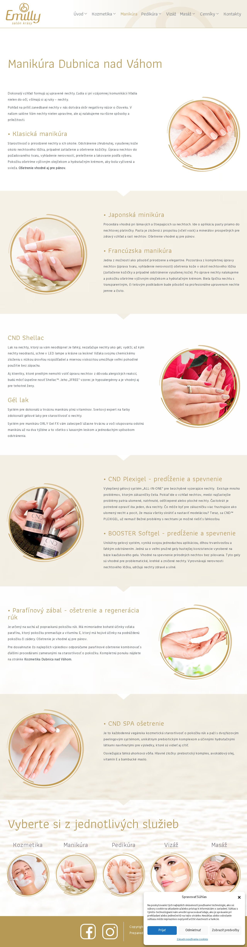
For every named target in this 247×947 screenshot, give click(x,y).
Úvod (78, 14)
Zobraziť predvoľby (225, 930)
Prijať (162, 930)
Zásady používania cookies (192, 940)
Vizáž (171, 14)
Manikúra (129, 14)
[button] (239, 897)
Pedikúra (149, 14)
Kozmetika (102, 14)
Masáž (185, 14)
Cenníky (207, 14)
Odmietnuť (193, 930)
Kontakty (232, 14)
